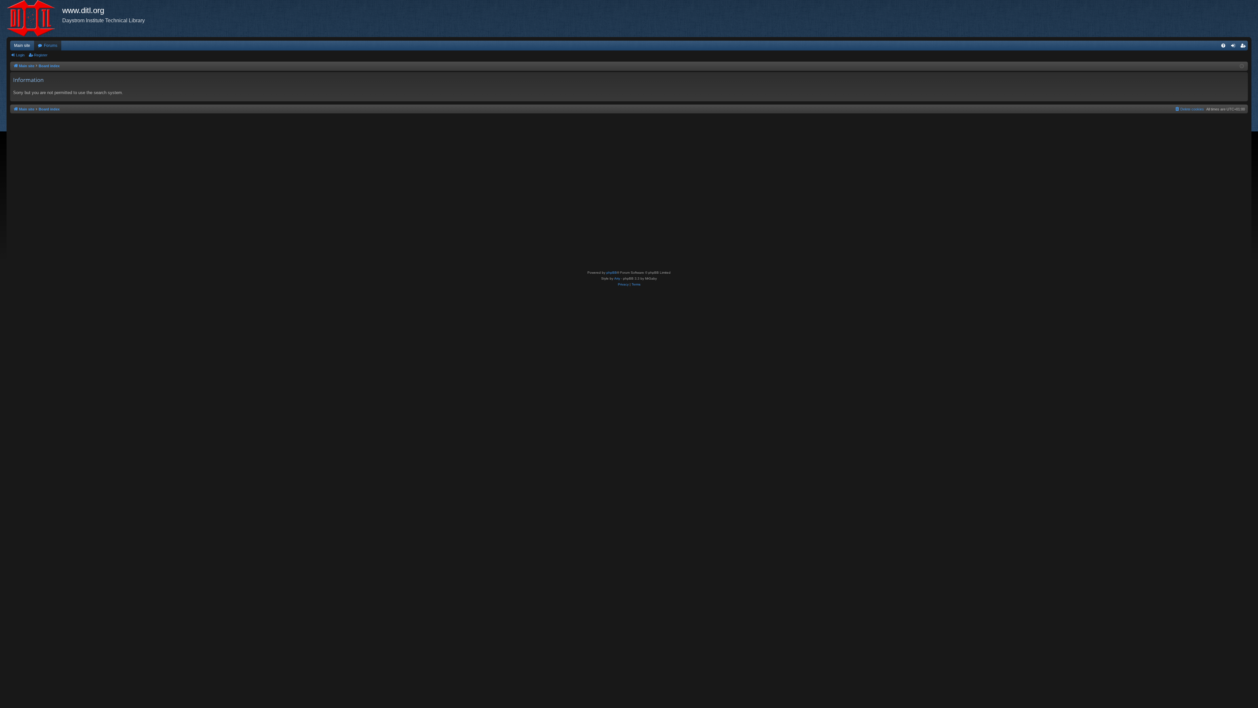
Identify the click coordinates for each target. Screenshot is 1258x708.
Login (20, 55)
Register (41, 55)
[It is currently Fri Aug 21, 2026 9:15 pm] (1242, 66)
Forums (50, 45)
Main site (22, 45)
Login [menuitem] (1234, 46)
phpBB (611, 272)
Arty (617, 278)
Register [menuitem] (1244, 46)
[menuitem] (1223, 45)
